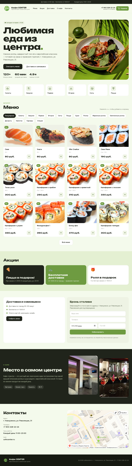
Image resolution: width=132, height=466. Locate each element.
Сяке (7, 149)
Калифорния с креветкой (79, 187)
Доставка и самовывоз (36, 66)
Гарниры (30, 121)
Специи (40, 121)
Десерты (8, 121)
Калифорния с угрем (13, 226)
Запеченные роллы (117, 116)
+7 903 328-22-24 (11, 427)
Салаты (21, 116)
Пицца (68, 116)
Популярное (9, 116)
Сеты (60, 116)
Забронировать (98, 332)
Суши (77, 116)
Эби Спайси (74, 149)
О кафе (59, 8)
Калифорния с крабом (46, 187)
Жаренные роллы (99, 116)
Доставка (50, 8)
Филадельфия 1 (43, 226)
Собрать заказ (14, 319)
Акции (42, 8)
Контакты (68, 8)
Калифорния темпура (110, 226)
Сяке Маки (105, 149)
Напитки (19, 121)
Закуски (31, 116)
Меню (35, 8)
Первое (41, 116)
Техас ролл (10, 187)
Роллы (85, 116)
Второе (51, 116)
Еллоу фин (73, 226)
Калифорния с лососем (111, 187)
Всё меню (66, 242)
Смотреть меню (13, 66)
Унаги (39, 149)
